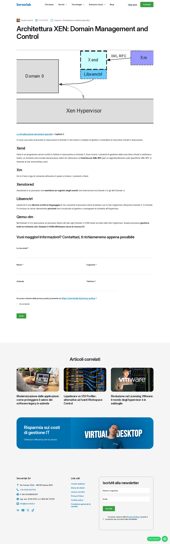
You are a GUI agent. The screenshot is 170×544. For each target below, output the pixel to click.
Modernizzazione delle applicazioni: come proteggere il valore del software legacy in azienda (38, 400)
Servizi (61, 4)
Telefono (91, 281)
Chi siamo (49, 4)
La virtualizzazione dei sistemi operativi (35, 134)
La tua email (23, 248)
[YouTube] (23, 510)
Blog (112, 4)
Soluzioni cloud (96, 4)
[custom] (32, 510)
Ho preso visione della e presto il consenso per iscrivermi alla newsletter (126, 518)
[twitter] (27, 510)
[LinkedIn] (18, 510)
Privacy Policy (77, 496)
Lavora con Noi (78, 492)
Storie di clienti (78, 488)
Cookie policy (77, 500)
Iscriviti (109, 508)
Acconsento (24, 304)
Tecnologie (77, 4)
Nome (20, 265)
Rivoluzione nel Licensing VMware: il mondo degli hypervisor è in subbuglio (132, 400)
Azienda (20, 281)
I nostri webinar (78, 484)
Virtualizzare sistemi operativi (76, 20)
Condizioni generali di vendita (81, 505)
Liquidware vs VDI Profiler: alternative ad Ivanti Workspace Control (83, 400)
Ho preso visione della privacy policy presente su (57, 298)
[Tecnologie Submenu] (84, 4)
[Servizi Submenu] (66, 4)
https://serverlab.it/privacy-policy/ (78, 298)
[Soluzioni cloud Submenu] (105, 4)
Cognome (91, 265)
